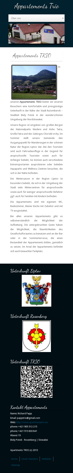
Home (14, 458)
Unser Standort (30, 458)
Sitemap (15, 465)
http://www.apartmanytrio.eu (32, 422)
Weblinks (46, 458)
